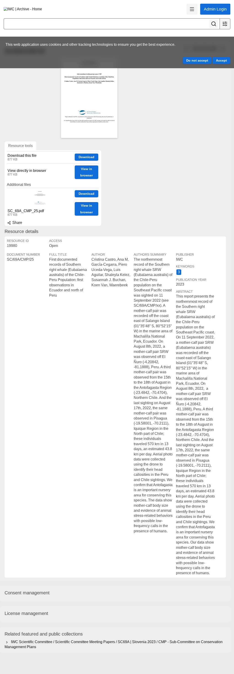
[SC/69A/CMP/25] (89, 98)
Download (86, 157)
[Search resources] (214, 24)
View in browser (86, 172)
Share (16, 223)
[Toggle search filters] (225, 24)
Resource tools (20, 146)
